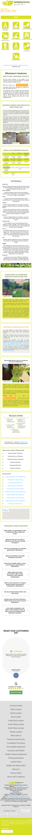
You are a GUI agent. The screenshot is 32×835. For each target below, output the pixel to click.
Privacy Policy (16, 773)
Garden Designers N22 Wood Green (15, 497)
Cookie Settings (5, 828)
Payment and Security (16, 739)
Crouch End (26, 342)
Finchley (5, 344)
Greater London (16, 732)
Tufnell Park (6, 342)
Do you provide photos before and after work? (15, 592)
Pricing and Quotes (16, 758)
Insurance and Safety (16, 751)
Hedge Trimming (27, 29)
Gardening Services (5, 29)
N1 (10, 350)
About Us (16, 769)
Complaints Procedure (16, 743)
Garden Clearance (26, 50)
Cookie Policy (16, 762)
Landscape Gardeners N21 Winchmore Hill (15, 491)
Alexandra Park (11, 344)
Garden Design (16, 60)
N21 (22, 349)
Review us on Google (16, 692)
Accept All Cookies (7, 831)
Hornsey (5, 345)
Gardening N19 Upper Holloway (15, 479)
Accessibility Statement (16, 747)
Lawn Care (16, 49)
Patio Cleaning (16, 39)
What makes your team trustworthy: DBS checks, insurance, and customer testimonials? (15, 575)
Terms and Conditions (16, 777)
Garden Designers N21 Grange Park (15, 494)
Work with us (16, 736)
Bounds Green (11, 345)
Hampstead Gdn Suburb (16, 342)
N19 (25, 349)
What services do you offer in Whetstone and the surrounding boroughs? (15, 541)
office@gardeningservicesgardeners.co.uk (18, 795)
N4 (4, 350)
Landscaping (16, 29)
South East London (16, 721)
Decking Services (27, 39)
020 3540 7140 (22, 85)
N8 (12, 350)
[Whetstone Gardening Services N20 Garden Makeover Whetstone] (16, 2)
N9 (8, 350)
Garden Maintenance (5, 40)
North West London (16, 728)
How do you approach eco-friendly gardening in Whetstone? (15, 549)
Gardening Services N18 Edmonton (15, 488)
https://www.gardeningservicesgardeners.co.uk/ (17, 797)
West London (16, 709)
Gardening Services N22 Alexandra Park (15, 500)
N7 (20, 349)
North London (16, 713)
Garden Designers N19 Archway (15, 485)
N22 (6, 350)
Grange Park (26, 344)
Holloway (17, 345)
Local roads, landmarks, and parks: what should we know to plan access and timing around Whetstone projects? (15, 610)
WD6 (17, 349)
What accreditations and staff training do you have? (15, 556)
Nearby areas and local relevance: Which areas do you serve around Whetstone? (15, 600)
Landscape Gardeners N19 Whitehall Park (15, 476)
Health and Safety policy (16, 766)
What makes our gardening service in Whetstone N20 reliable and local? (15, 532)
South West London (16, 724)
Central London (16, 706)
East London (16, 717)
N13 (27, 349)
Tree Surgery (5, 49)
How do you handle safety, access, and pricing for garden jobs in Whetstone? (15, 565)
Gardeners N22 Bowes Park (15, 503)
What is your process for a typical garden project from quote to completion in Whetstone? (15, 584)
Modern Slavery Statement (16, 754)
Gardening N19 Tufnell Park (15, 482)
